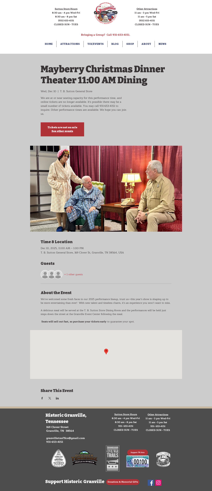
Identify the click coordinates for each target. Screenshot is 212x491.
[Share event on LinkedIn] (57, 398)
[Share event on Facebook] (42, 398)
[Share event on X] (49, 398)
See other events (62, 131)
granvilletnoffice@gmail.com (65, 438)
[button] (69, 44)
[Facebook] (151, 483)
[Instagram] (158, 483)
